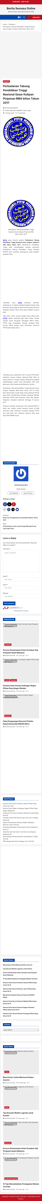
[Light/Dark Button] (20, 17)
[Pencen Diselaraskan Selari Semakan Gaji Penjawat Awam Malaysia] (21, 635)
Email (5, 585)
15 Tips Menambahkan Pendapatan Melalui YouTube (20, 979)
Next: (19, 526)
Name (5, 576)
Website (5, 593)
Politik (7, 680)
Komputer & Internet (11, 1178)
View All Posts (28, 493)
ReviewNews (32, 1196)
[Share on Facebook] (5, 504)
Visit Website (14, 493)
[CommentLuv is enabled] (13, 609)
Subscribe (36, 17)
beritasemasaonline (11, 108)
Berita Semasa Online (21, 8)
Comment (6, 549)
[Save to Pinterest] (14, 504)
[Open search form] (24, 17)
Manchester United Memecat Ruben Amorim (17, 965)
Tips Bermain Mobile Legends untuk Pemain (17, 969)
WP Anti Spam (24, 611)
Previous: (20, 517)
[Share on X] (9, 504)
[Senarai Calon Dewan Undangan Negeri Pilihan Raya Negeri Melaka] (21, 670)
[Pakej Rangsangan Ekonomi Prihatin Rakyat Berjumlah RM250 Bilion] (21, 706)
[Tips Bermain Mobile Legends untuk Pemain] (21, 1098)
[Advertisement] (21, 55)
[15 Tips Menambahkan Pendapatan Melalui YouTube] (21, 1169)
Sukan (7, 1072)
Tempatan (6, 81)
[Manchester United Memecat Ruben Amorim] (21, 1062)
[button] (4, 509)
